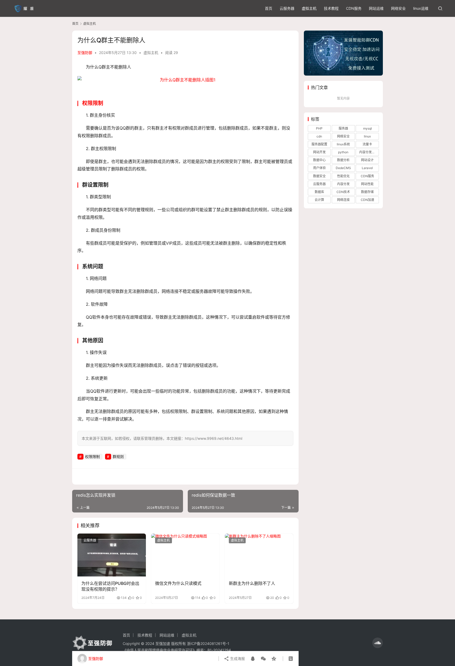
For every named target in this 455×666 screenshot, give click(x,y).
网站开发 (319, 152)
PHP (319, 128)
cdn (319, 136)
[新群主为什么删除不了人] (259, 555)
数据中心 (319, 160)
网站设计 (367, 160)
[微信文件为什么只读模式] (185, 555)
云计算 (319, 200)
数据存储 (367, 192)
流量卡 (367, 144)
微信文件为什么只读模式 (178, 583)
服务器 (343, 128)
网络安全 (398, 8)
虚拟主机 (309, 8)
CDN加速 (367, 200)
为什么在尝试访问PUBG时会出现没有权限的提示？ (110, 586)
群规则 (118, 456)
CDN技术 (343, 192)
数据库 (319, 192)
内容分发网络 (368, 152)
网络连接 (343, 200)
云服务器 (287, 8)
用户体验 (319, 168)
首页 (268, 8)
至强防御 (84, 52)
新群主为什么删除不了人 (252, 583)
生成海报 (237, 658)
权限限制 (92, 103)
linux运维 (420, 8)
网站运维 (376, 8)
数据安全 (319, 176)
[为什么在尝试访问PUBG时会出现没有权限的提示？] (111, 555)
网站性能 (367, 184)
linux (367, 136)
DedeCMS (343, 168)
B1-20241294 (219, 650)
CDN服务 (354, 8)
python (343, 152)
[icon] (377, 643)
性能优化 (343, 176)
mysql (367, 128)
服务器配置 (319, 144)
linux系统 (343, 144)
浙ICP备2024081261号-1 (208, 643)
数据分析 (343, 160)
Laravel (367, 168)
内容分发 (343, 184)
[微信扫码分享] (263, 658)
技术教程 (331, 8)
